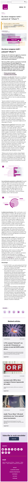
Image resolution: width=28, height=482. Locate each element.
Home (3, 12)
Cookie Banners (5, 30)
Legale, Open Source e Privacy (8, 462)
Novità (15, 467)
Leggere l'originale (18, 25)
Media (22, 462)
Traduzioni (17, 462)
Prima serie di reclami (9, 73)
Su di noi (15, 476)
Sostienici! (14, 474)
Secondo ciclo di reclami (10, 74)
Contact (4, 463)
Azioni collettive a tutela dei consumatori (15, 463)
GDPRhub (15, 478)
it (8, 2)
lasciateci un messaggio (10, 26)
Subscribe (14, 438)
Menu (21, 7)
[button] (4, 312)
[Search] (25, 2)
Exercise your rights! (15, 471)
